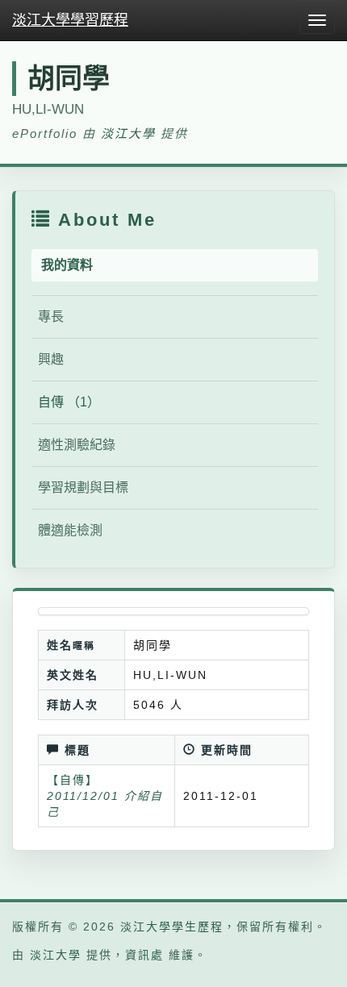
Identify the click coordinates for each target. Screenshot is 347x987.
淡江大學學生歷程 (172, 926)
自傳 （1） (69, 402)
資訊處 (144, 954)
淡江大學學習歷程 (70, 20)
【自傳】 (72, 779)
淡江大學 (128, 133)
